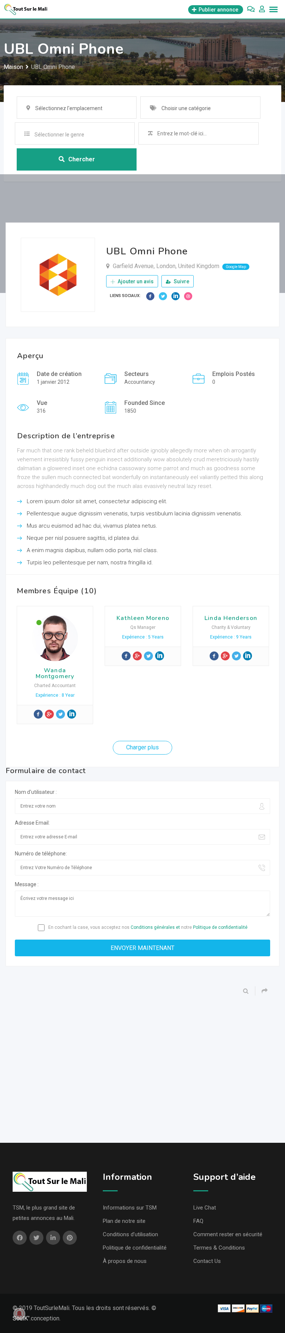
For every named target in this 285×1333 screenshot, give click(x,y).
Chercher (81, 159)
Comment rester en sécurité (227, 1234)
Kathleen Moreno (143, 618)
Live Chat (204, 1207)
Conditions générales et (155, 927)
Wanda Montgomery (55, 673)
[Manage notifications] (19, 1314)
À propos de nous (125, 1261)
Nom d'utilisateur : (36, 792)
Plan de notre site (124, 1221)
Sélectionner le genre (59, 135)
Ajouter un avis (135, 281)
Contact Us (207, 1261)
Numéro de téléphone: (41, 854)
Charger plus (142, 747)
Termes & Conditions (219, 1247)
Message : (27, 884)
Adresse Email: (32, 823)
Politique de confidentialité (220, 927)
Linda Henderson (230, 618)
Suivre (181, 281)
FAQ (198, 1221)
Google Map (236, 267)
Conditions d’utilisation (130, 1234)
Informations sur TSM (130, 1207)
